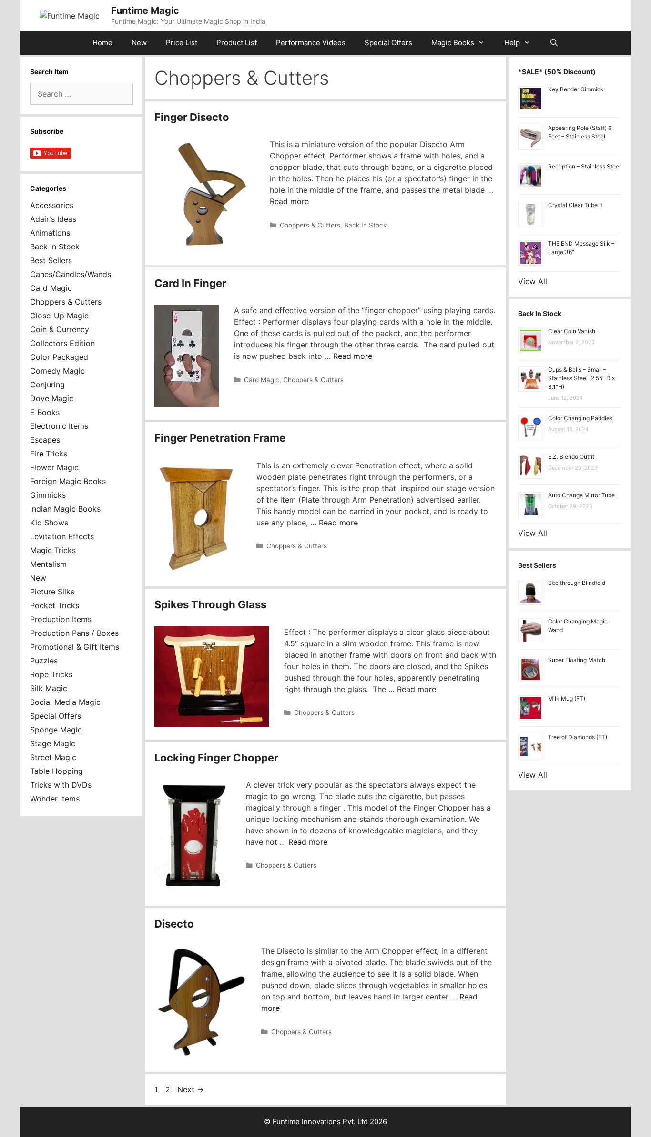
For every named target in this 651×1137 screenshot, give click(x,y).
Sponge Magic (56, 729)
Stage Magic (52, 743)
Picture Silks (52, 591)
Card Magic (261, 380)
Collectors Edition (62, 343)
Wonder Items (55, 798)
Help (512, 42)
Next (190, 1089)
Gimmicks (48, 495)
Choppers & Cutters (310, 225)
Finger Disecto (191, 117)
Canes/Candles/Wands (70, 274)
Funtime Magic (145, 10)
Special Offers (388, 42)
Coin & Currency (59, 329)
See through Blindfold (576, 582)
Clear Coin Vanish (571, 331)
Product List (236, 42)
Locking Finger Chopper (216, 757)
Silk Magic (48, 688)
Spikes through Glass (210, 604)
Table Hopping (56, 771)
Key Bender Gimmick (576, 89)
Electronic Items (59, 426)
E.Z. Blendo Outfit (571, 456)
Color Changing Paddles (580, 418)
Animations (50, 232)
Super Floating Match (576, 659)
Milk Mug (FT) (566, 698)
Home (102, 42)
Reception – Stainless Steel (584, 166)
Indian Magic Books (65, 509)
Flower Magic (54, 467)
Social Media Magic (65, 702)
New (139, 42)
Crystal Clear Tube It (575, 204)
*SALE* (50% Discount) (557, 72)
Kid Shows (49, 522)
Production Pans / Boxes (74, 633)
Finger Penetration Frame (219, 438)
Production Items (61, 619)
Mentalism (48, 564)
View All (532, 281)
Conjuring (47, 384)
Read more (289, 201)
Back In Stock (365, 225)
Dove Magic (51, 398)
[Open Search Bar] (554, 43)
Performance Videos (311, 42)
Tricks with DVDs (61, 785)
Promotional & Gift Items (74, 647)
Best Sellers (51, 260)
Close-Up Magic (59, 315)
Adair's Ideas (53, 219)
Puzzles (44, 660)
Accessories (51, 205)
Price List (181, 42)
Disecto (174, 924)
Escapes (45, 440)
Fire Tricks (48, 453)
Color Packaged (59, 357)
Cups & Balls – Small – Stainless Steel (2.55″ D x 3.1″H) (581, 378)
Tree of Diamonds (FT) (577, 737)
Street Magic (53, 757)
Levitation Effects (62, 536)
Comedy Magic (57, 371)
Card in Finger (190, 283)
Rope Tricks (51, 674)
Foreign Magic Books (68, 481)
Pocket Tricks (54, 605)
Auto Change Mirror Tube (581, 495)
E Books (45, 412)
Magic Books (452, 42)
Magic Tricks (53, 550)
